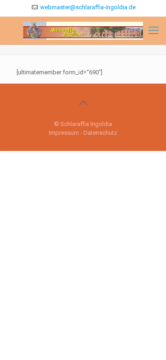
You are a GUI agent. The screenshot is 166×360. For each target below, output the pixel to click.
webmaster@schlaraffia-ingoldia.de (88, 7)
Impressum (64, 132)
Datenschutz (100, 132)
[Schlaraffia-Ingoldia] (83, 30)
